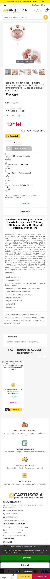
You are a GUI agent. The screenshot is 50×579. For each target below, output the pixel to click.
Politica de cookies (37, 553)
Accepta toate (25, 558)
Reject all (25, 565)
